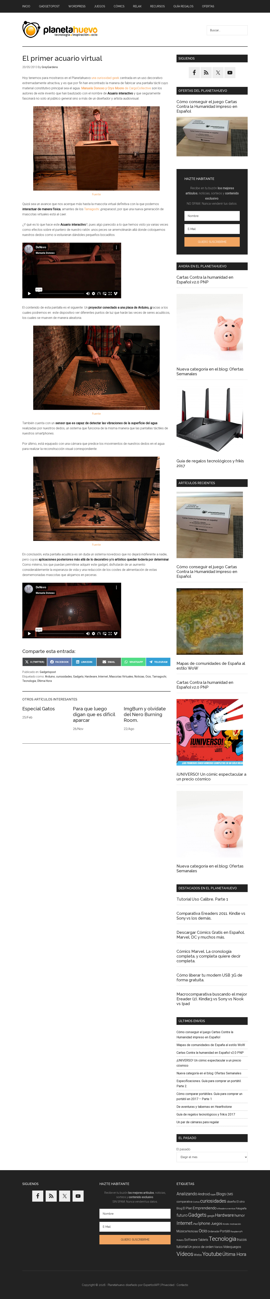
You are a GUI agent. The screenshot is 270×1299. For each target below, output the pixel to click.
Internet (103, 676)
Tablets (203, 1240)
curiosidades (64, 676)
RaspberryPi (236, 1231)
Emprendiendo (205, 1208)
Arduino (50, 676)
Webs (198, 1255)
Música (182, 1231)
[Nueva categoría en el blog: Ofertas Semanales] (210, 328)
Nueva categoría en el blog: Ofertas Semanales (209, 1073)
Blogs (221, 1194)
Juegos (216, 1223)
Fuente (96, 194)
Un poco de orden (201, 1247)
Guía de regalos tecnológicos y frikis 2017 (206, 1114)
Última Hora (44, 680)
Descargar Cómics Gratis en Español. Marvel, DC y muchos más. (211, 935)
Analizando (187, 1193)
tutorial (182, 1247)
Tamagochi (91, 209)
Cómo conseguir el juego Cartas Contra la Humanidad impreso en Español (207, 106)
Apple (213, 1194)
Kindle (226, 1224)
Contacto (182, 1285)
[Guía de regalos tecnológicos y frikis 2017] (210, 420)
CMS (230, 1194)
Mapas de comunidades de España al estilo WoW (211, 1045)
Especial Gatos (38, 709)
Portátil (225, 1231)
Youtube (212, 1254)
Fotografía (241, 1208)
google (210, 1215)
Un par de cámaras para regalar (198, 1122)
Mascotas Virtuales (121, 676)
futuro (182, 1215)
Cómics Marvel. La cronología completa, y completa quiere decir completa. (209, 956)
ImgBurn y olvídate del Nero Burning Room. (145, 714)
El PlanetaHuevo (59, 29)
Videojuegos (232, 1247)
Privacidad (167, 1285)
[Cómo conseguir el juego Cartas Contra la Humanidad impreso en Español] (212, 136)
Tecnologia (29, 680)
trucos (242, 1239)
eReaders (222, 1208)
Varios (218, 1247)
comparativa (184, 1201)
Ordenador (213, 1231)
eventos (231, 1208)
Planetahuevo (116, 1285)
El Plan (187, 1208)
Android (204, 1194)
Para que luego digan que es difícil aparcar (94, 714)
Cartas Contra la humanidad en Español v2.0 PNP (205, 279)
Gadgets (78, 676)
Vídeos (185, 1254)
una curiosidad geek (105, 78)
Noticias (139, 676)
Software (190, 1240)
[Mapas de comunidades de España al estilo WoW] (210, 622)
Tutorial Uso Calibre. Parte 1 (202, 899)
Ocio (148, 676)
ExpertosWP (151, 1285)
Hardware (91, 676)
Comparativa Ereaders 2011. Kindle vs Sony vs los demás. (211, 916)
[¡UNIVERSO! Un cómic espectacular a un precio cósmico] (210, 733)
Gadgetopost (48, 672)
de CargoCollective (116, 88)
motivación (235, 1224)
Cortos (196, 1202)
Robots (180, 1240)
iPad (195, 1224)
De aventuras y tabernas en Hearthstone (204, 1107)
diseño (231, 1201)
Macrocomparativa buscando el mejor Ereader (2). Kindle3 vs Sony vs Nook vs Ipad (212, 999)
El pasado (183, 1149)
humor (239, 1215)
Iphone (204, 1223)
